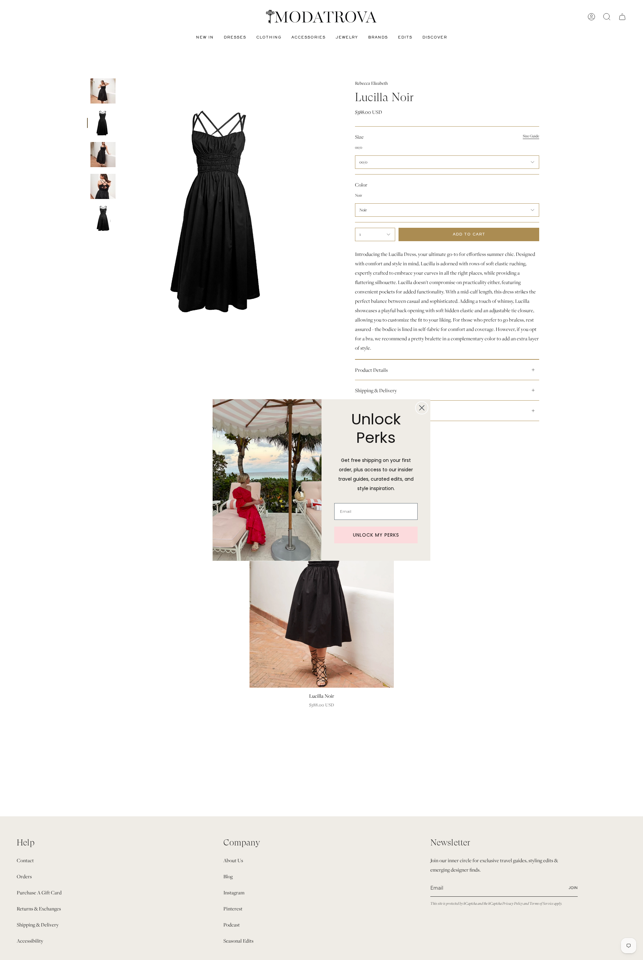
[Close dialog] (422, 408)
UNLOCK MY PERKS (376, 535)
